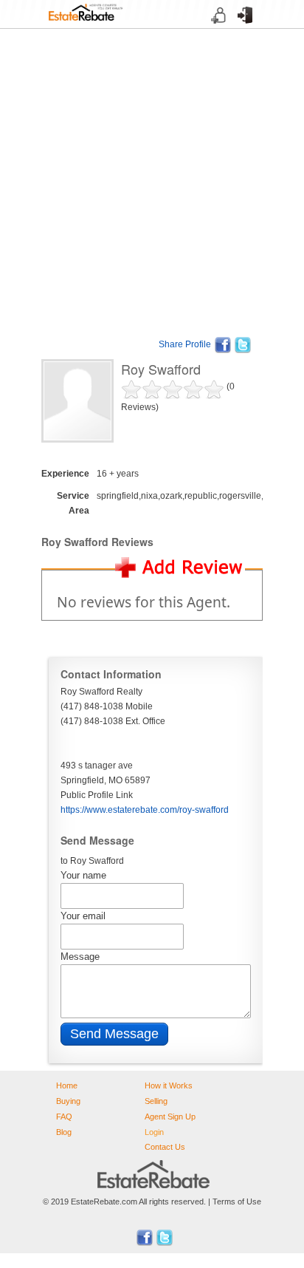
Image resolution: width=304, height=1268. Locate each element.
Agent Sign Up (170, 1116)
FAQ (64, 1116)
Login (240, 28)
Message (80, 956)
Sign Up (214, 28)
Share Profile (185, 344)
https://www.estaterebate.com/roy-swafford (145, 810)
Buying (68, 1101)
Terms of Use (237, 1201)
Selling (156, 1101)
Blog (64, 1132)
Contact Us (165, 1146)
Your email (83, 915)
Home (66, 1085)
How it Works (169, 1085)
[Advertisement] (152, 181)
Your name (83, 875)
